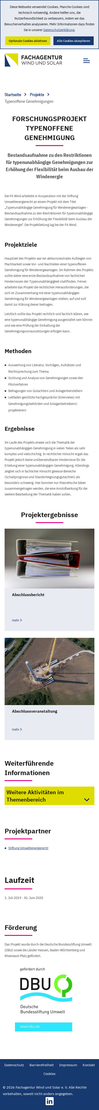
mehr (15, 620)
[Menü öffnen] (85, 58)
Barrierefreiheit (41, 1065)
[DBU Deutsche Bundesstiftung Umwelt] (49, 996)
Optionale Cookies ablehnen (28, 41)
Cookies (49, 1074)
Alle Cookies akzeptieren (73, 41)
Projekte (37, 94)
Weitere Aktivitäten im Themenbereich (35, 795)
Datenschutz (14, 1065)
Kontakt (89, 1065)
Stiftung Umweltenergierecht (28, 848)
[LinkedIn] (50, 1104)
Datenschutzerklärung (58, 30)
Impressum (68, 1065)
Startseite (13, 94)
